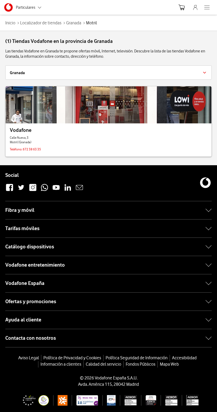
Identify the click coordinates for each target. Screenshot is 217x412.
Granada (73, 22)
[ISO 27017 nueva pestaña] (148, 400)
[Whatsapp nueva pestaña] (44, 190)
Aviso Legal (28, 357)
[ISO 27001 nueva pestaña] (128, 400)
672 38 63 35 (32, 149)
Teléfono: (16, 149)
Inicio (10, 22)
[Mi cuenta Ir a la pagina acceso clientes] (195, 7)
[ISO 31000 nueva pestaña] (169, 400)
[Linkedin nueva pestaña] (68, 190)
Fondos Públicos (140, 364)
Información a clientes (60, 364)
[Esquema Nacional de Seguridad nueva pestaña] (109, 400)
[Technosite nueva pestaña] (85, 400)
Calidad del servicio (103, 364)
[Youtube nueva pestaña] (56, 190)
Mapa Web (169, 364)
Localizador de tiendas (40, 22)
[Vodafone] (108, 104)
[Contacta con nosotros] (79, 190)
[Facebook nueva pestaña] (9, 190)
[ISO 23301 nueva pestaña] (190, 400)
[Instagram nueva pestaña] (33, 190)
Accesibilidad (184, 357)
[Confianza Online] (33, 400)
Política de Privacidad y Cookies (72, 357)
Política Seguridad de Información (137, 357)
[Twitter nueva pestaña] (21, 190)
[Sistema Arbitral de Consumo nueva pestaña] (60, 400)
